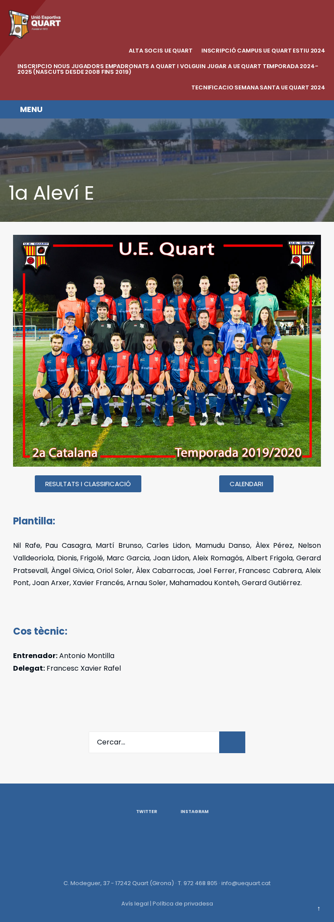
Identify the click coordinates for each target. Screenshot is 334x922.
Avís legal (135, 903)
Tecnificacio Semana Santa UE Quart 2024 (258, 87)
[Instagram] (31, 129)
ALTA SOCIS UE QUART (161, 50)
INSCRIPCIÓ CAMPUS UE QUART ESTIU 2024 (263, 50)
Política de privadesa (183, 903)
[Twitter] (14, 129)
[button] (88, 483)
